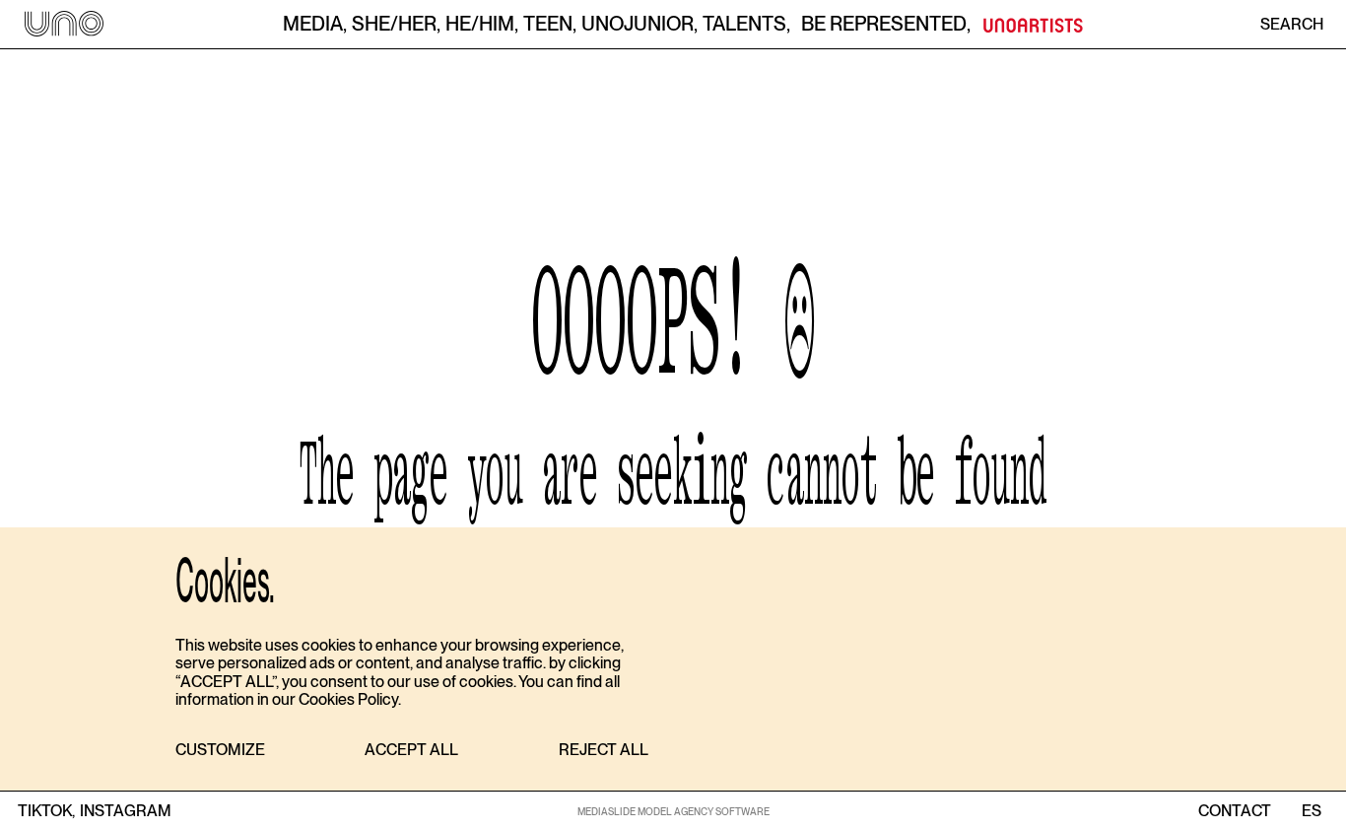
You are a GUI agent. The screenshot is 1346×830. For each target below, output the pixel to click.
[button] (220, 750)
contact (1234, 811)
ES (1311, 811)
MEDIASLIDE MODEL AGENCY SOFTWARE (673, 811)
